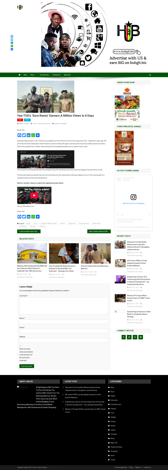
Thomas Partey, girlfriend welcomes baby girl (94, 267)
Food (112, 413)
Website (22, 337)
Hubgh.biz (72, 223)
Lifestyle (114, 434)
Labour (113, 430)
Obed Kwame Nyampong (41, 123)
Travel (113, 460)
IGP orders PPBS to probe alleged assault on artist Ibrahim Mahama (137, 263)
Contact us (56, 75)
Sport (113, 455)
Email (22, 327)
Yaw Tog (42, 226)
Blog (25, 75)
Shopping (114, 451)
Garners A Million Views (48, 223)
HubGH (62, 223)
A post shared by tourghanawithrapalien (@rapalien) (135, 227)
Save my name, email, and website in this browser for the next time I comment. (26, 354)
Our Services (44, 75)
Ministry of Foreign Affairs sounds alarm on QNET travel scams (138, 298)
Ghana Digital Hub (121, 467)
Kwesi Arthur (96, 223)
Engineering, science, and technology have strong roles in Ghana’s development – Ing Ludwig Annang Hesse (138, 280)
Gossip (113, 421)
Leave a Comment (60, 123)
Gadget (113, 417)
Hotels (113, 426)
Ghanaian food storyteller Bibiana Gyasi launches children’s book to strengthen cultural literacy (138, 245)
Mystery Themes (52, 467)
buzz (35, 223)
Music (27, 120)
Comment (23, 296)
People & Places (116, 447)
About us (67, 75)
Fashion (113, 409)
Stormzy (33, 226)
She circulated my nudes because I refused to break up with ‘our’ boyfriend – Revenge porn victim (62, 268)
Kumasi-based (84, 223)
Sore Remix (22, 226)
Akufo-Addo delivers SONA (99, 231)
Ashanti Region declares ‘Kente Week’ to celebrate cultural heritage (139, 314)
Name (22, 318)
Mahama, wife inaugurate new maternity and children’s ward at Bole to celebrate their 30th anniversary (32, 268)
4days (28, 223)
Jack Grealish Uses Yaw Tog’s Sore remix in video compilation (30, 231)
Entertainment (116, 404)
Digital (113, 396)
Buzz (32, 75)
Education (114, 400)
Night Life (114, 443)
